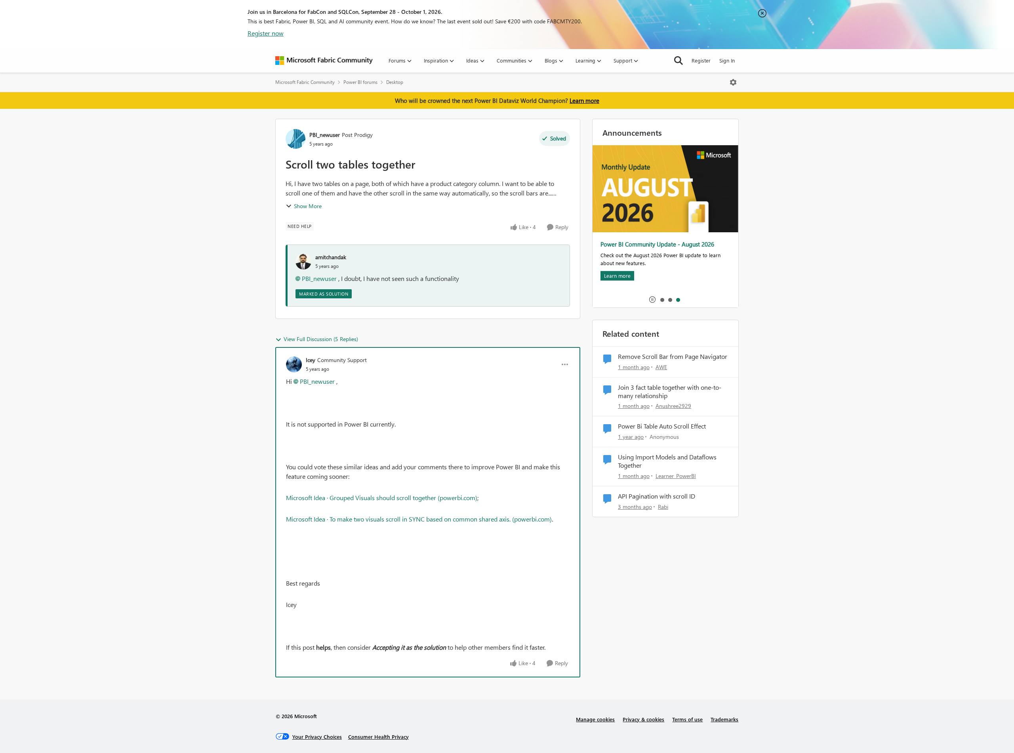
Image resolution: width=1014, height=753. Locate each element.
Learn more (584, 100)
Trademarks (724, 719)
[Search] (678, 60)
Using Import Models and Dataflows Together (667, 461)
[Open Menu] (733, 82)
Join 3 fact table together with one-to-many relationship (669, 391)
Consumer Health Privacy (378, 736)
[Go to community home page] (324, 60)
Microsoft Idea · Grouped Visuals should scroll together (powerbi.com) (381, 497)
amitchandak (330, 257)
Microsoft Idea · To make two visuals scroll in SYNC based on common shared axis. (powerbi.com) (419, 519)
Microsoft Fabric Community (305, 82)
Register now (266, 33)
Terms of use (687, 719)
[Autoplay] (652, 299)
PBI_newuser (324, 134)
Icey (310, 360)
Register (701, 60)
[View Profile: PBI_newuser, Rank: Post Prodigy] (295, 139)
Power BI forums (360, 82)
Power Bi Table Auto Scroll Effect (662, 426)
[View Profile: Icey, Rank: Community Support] (294, 364)
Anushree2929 (673, 406)
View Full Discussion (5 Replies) (321, 339)
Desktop (394, 82)
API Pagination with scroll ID (656, 496)
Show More (308, 206)
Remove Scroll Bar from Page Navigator (672, 356)
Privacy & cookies (643, 719)
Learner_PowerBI (676, 476)
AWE (661, 367)
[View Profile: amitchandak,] (303, 261)
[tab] (662, 299)
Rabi (663, 506)
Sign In (727, 60)
